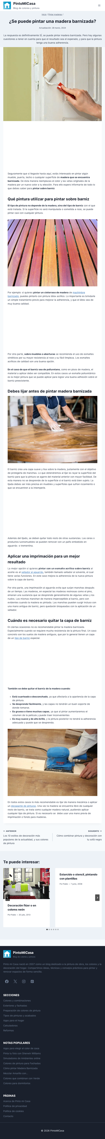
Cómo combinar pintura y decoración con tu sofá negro (79, 835)
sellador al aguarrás (32, 572)
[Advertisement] (52, 149)
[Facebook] (6, 981)
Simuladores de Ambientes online (21, 1058)
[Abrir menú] (99, 5)
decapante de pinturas (23, 806)
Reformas (8, 1030)
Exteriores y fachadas (15, 1005)
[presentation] (26, 883)
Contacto (8, 1116)
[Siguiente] (97, 897)
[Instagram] (23, 981)
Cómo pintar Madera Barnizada (20, 1068)
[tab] (47, 929)
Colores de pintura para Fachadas (22, 1063)
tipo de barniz (22, 638)
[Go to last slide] (7, 897)
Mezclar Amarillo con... (15, 1073)
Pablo (13, 915)
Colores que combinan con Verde (21, 1078)
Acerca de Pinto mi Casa (16, 1101)
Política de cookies (13, 1111)
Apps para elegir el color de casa (21, 1048)
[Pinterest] (32, 981)
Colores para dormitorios (16, 1083)
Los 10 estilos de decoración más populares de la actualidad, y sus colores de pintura (25, 837)
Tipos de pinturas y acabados (19, 1015)
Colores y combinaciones (17, 1000)
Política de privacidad (15, 1106)
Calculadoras (10, 1025)
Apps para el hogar (13, 1020)
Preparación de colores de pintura (21, 1010)
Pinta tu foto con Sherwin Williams (22, 1053)
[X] (15, 981)
